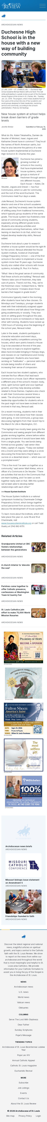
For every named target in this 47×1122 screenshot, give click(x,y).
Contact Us (23, 1098)
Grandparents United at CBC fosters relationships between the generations (15, 547)
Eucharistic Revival (23, 1071)
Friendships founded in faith (19, 916)
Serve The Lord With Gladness (23, 1019)
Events (23, 1093)
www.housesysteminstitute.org (16, 523)
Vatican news (23, 1002)
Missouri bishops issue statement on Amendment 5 (22, 881)
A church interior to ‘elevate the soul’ (15, 566)
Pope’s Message (23, 1035)
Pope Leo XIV (23, 1055)
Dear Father (23, 1024)
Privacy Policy (25, 1116)
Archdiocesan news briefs (18, 846)
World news (23, 997)
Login (38, 1116)
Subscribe (23, 1082)
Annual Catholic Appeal (23, 1060)
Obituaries (23, 1007)
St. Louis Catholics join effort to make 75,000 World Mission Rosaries (15, 612)
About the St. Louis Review (23, 1103)
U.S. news (23, 992)
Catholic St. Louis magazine (23, 1065)
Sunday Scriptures (23, 1030)
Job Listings (23, 1088)
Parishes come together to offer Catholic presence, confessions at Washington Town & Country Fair (15, 590)
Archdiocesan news (12, 24)
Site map (10, 1116)
